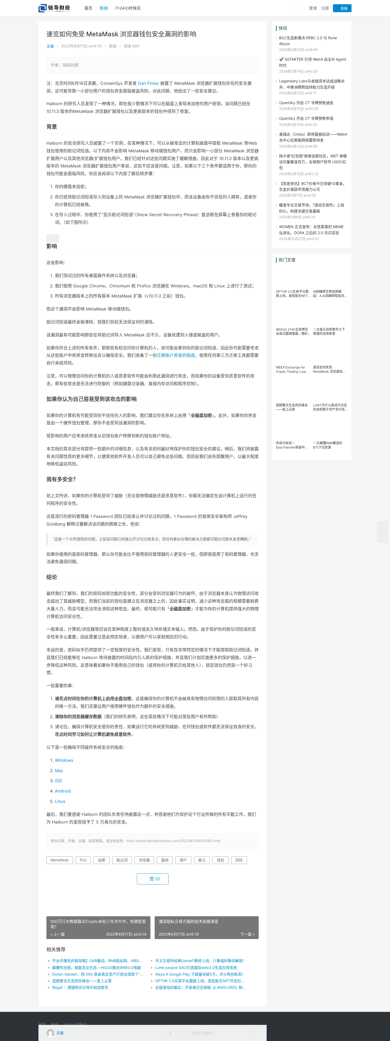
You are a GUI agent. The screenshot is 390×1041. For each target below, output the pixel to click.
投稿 (344, 8)
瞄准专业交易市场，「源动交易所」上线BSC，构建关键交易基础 (311, 208)
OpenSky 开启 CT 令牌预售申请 (306, 118)
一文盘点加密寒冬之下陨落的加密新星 (329, 331)
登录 (313, 8)
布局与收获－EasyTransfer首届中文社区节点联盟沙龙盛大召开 (292, 445)
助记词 (122, 860)
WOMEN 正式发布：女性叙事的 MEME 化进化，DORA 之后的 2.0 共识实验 (311, 229)
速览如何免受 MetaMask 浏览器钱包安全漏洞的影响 (329, 369)
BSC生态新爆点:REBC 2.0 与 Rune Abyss (308, 40)
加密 (101, 860)
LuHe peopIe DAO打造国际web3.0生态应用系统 (196, 967)
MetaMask (60, 860)
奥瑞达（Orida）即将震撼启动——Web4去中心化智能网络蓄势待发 (313, 137)
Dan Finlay (148, 83)
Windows (64, 760)
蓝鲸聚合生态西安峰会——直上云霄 (82, 980)
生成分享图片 (201, 1033)
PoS (83, 860)
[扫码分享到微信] (221, 1033)
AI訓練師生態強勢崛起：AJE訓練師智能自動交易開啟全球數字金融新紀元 (330, 294)
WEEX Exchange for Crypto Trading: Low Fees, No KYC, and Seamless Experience (291, 369)
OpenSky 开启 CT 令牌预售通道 (306, 102)
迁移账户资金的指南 (176, 355)
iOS (58, 780)
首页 (88, 8)
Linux (60, 801)
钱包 (220, 860)
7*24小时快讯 (128, 8)
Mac (59, 770)
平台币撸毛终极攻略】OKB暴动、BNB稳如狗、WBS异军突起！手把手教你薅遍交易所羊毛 (98, 960)
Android (63, 791)
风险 (239, 860)
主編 (50, 46)
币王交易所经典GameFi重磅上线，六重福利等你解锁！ (200, 960)
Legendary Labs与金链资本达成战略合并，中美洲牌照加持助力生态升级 (312, 84)
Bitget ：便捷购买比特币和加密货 (80, 987)
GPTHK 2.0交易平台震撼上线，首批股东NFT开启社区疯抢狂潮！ (201, 980)
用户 (183, 860)
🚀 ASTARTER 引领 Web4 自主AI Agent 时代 (312, 62)
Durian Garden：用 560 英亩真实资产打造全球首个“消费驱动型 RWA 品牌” (98, 974)
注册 (325, 8)
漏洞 (164, 860)
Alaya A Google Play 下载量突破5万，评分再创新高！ (200, 974)
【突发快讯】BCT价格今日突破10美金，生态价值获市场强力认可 (312, 186)
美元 (202, 860)
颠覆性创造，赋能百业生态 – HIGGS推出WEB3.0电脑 (96, 967)
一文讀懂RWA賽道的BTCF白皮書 (327, 445)
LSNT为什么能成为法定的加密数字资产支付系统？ (330, 407)
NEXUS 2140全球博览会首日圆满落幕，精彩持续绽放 (292, 331)
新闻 (104, 8)
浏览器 (144, 860)
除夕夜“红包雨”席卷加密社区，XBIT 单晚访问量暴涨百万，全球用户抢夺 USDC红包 (313, 162)
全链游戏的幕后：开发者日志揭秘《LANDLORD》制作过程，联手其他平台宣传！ (201, 987)
